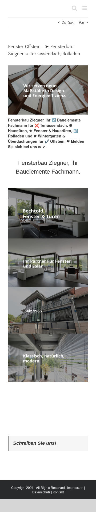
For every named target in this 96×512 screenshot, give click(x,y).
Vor (81, 22)
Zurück (68, 22)
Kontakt (58, 492)
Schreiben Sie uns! (34, 443)
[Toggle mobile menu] (85, 8)
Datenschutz (41, 492)
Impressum (75, 487)
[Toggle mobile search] (74, 8)
